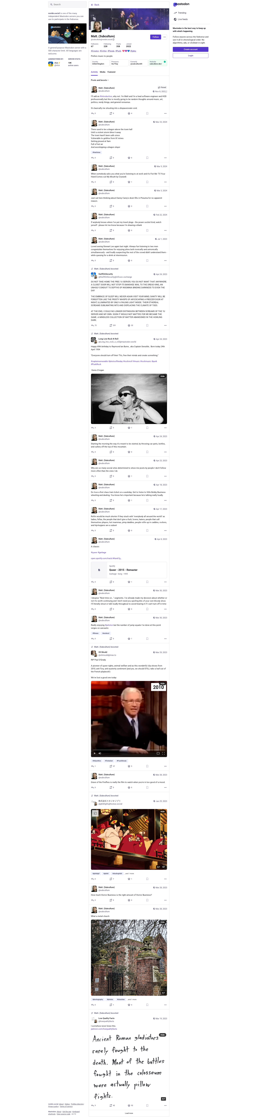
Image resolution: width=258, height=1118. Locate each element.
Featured (111, 72)
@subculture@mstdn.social (101, 39)
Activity (94, 72)
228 (105, 46)
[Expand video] (158, 753)
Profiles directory (77, 1104)
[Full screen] (163, 753)
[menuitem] (129, 719)
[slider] (129, 749)
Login (190, 55)
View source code (63, 1114)
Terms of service (66, 1106)
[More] (165, 113)
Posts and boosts (99, 80)
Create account (191, 49)
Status (67, 1104)
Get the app (66, 1112)
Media (102, 72)
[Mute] (100, 753)
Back (96, 4)
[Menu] (164, 37)
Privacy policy (53, 1106)
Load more (129, 1113)
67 (92, 46)
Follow (156, 37)
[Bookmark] (147, 113)
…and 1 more (129, 873)
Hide (163, 376)
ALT (158, 867)
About (61, 1104)
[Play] (94, 753)
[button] (129, 719)
